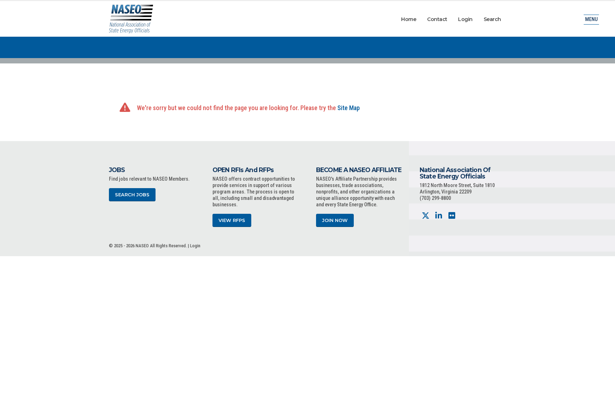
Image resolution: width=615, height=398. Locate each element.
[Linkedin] (439, 216)
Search (492, 19)
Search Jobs (132, 194)
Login (465, 19)
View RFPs (232, 220)
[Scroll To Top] (602, 390)
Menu (591, 19)
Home (408, 19)
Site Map (348, 108)
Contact (437, 19)
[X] (425, 216)
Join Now (335, 220)
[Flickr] (452, 216)
